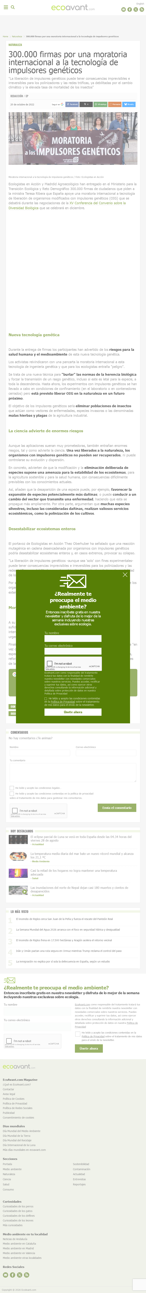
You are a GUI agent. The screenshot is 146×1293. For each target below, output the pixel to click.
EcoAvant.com (52, 672)
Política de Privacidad (55, 693)
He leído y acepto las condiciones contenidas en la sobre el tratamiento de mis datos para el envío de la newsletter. (72, 701)
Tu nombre (51, 633)
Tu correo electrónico (58, 645)
